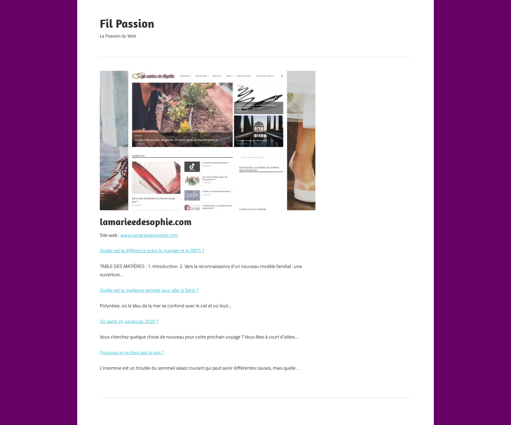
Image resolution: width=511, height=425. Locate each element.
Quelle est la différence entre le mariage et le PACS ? (152, 250)
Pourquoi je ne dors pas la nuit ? (132, 352)
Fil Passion (127, 23)
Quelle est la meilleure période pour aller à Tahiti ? (149, 290)
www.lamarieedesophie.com (149, 235)
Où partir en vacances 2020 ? (129, 321)
